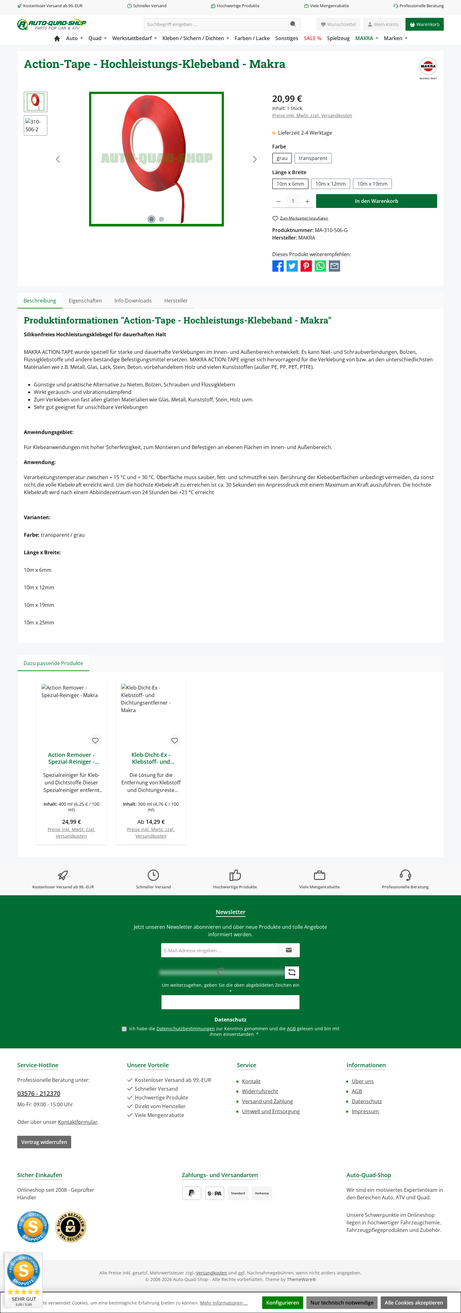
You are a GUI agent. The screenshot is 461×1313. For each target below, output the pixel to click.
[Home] (57, 38)
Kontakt (251, 1081)
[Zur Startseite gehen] (51, 24)
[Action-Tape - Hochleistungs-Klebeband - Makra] (156, 159)
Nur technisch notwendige (342, 1302)
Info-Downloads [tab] (133, 300)
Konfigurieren (282, 1302)
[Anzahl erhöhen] (307, 201)
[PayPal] (192, 1193)
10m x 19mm (372, 183)
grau (282, 158)
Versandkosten (211, 1273)
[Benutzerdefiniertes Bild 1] (33, 1227)
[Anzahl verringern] (278, 201)
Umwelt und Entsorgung (271, 1111)
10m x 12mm (330, 183)
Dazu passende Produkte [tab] (53, 663)
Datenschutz (367, 1101)
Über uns (363, 1081)
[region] (142, 159)
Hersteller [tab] (176, 300)
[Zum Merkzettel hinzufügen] (95, 740)
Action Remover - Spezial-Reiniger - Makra (71, 758)
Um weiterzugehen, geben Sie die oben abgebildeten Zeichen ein (230, 988)
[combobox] (215, 24)
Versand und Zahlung (267, 1101)
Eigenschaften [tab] (85, 300)
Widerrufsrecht (260, 1091)
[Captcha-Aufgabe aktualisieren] (291, 972)
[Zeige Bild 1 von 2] (151, 219)
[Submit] (289, 950)
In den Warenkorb (376, 201)
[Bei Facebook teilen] (278, 265)
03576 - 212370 (38, 1093)
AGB (291, 1028)
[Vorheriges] (58, 159)
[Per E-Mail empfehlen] (334, 265)
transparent (313, 158)
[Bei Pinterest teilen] (306, 265)
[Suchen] (293, 24)
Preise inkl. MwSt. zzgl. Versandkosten (312, 115)
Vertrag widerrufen (44, 1142)
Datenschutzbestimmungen (185, 1028)
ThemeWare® (301, 1279)
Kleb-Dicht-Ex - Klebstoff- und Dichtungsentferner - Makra (151, 758)
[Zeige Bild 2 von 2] (161, 219)
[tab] (39, 300)
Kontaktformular (78, 1122)
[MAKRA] (428, 68)
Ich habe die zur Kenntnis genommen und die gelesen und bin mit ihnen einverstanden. (234, 1031)
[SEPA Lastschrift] (215, 1193)
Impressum (365, 1111)
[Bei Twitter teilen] (292, 265)
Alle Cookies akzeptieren (414, 1302)
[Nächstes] (254, 159)
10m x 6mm (290, 183)
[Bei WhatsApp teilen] (320, 265)
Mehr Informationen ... (224, 1303)
